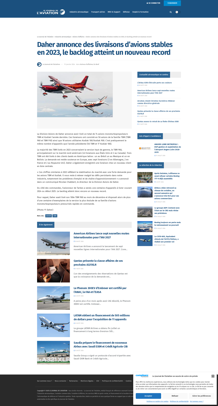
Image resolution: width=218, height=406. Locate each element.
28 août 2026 (79, 241)
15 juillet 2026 (160, 155)
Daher (48, 216)
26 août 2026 (79, 296)
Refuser (175, 396)
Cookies (129, 381)
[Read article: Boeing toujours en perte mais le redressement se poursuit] (145, 226)
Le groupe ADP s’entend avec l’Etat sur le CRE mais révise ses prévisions (167, 210)
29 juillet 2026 (160, 228)
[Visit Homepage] (51, 12)
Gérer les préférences (201, 396)
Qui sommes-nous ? (196, 401)
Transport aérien (98, 12)
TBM (54, 216)
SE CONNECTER (154, 3)
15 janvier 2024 (69, 64)
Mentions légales (87, 381)
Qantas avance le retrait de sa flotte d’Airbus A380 (158, 121)
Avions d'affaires (78, 37)
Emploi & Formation (140, 12)
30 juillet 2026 (160, 202)
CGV (97, 381)
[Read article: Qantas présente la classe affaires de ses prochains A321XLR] (53, 270)
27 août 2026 (79, 269)
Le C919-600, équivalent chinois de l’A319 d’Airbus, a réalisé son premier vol (166, 239)
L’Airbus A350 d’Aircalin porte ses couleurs (154, 83)
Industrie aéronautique (79, 12)
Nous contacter (60, 381)
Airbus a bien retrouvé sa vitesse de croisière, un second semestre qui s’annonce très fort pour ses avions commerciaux (166, 193)
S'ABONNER (172, 3)
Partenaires (73, 381)
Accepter (148, 396)
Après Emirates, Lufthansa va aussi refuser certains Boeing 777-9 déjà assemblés (167, 176)
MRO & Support (114, 12)
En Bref (96, 64)
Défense (126, 12)
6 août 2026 (160, 182)
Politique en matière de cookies (158, 401)
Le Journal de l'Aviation (45, 37)
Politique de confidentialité (179, 401)
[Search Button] (171, 12)
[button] (213, 376)
